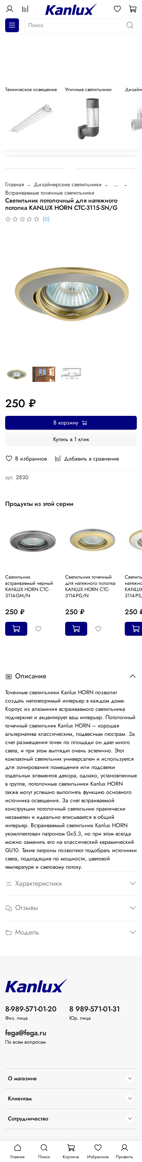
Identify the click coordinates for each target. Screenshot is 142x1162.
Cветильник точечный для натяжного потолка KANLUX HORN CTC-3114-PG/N (90, 586)
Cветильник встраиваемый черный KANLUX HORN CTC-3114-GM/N (29, 586)
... (116, 184)
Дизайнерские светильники (68, 184)
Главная (14, 184)
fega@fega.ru (25, 1033)
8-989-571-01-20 (31, 1009)
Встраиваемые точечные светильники (49, 193)
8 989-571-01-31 (94, 1009)
